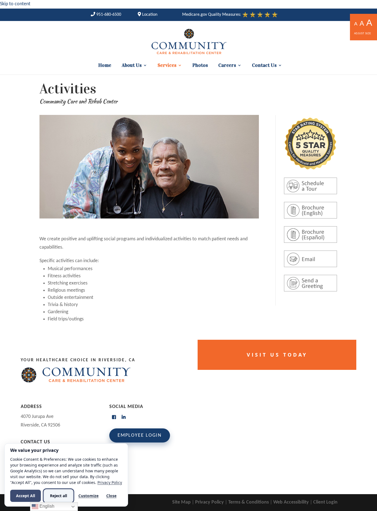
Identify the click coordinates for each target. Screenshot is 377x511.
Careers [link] (227, 65)
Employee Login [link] (140, 435)
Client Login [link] (325, 502)
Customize (88, 495)
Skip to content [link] (15, 4)
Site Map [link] (181, 502)
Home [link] (104, 65)
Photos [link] (200, 65)
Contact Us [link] (264, 65)
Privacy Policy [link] (209, 502)
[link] (106, 14)
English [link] (46, 506)
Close (111, 495)
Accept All (25, 495)
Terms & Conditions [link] (248, 502)
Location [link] (149, 14)
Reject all (58, 495)
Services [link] (167, 65)
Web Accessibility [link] (291, 502)
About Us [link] (132, 65)
